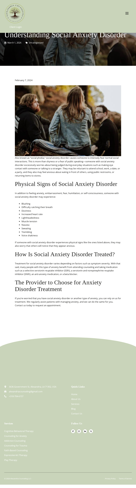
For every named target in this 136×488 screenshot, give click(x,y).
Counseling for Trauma (15, 445)
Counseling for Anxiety (15, 436)
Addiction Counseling (15, 440)
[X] (91, 431)
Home (74, 394)
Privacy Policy (110, 478)
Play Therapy (10, 460)
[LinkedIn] (85, 431)
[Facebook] (73, 431)
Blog (73, 408)
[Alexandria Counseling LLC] (15, 12)
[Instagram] (79, 431)
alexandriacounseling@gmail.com (25, 391)
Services (75, 404)
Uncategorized (36, 42)
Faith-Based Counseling (16, 450)
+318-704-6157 (16, 396)
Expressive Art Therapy (15, 455)
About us (75, 399)
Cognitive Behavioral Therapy (18, 431)
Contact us (76, 413)
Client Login (16, 26)
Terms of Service (125, 478)
